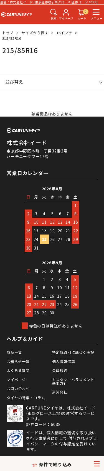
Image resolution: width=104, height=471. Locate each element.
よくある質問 (18, 370)
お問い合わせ (18, 388)
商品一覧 (14, 352)
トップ (8, 32)
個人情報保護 (63, 361)
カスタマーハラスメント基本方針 (73, 381)
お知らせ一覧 (18, 361)
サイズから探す (35, 32)
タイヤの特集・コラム (26, 397)
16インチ (64, 32)
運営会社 (59, 392)
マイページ (16, 379)
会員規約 (59, 370)
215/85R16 (12, 38)
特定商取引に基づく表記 (73, 352)
